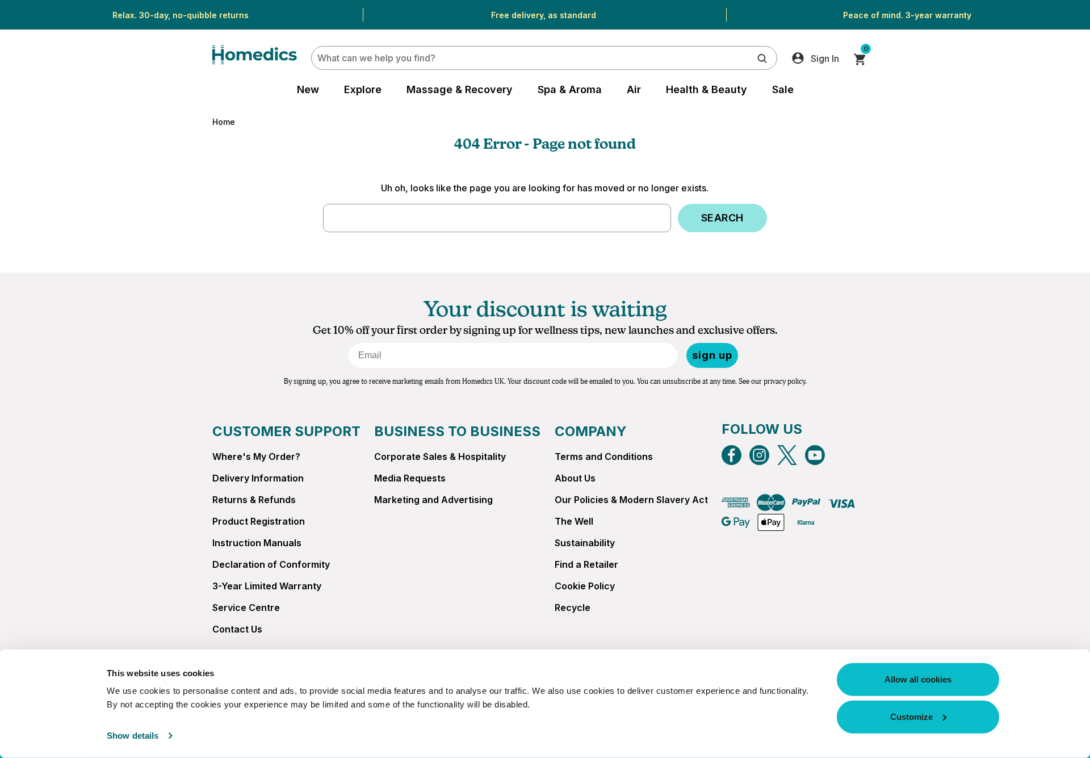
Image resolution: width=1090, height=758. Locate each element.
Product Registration (258, 521)
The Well (574, 521)
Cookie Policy (585, 586)
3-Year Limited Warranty (266, 586)
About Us (575, 478)
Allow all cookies (917, 679)
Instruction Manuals (256, 542)
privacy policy (784, 381)
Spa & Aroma (570, 89)
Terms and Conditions (604, 456)
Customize (911, 716)
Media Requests (410, 478)
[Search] (762, 58)
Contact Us (237, 629)
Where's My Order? (256, 456)
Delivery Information (258, 478)
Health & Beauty (706, 89)
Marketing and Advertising (433, 499)
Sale (783, 89)
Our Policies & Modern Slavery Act (631, 499)
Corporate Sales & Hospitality (440, 456)
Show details (132, 735)
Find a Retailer (586, 564)
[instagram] (759, 455)
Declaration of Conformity (271, 564)
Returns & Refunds (254, 499)
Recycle (572, 607)
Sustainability (585, 542)
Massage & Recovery (459, 89)
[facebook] (731, 455)
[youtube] (815, 455)
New (308, 89)
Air (634, 89)
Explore (363, 89)
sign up (712, 355)
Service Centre (246, 607)
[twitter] (787, 455)
